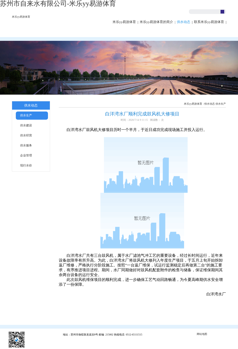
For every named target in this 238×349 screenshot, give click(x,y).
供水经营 (26, 135)
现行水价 (26, 165)
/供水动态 (209, 103)
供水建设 (26, 125)
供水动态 (183, 22)
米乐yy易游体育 (21, 16)
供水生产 (26, 115)
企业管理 (26, 155)
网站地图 (202, 334)
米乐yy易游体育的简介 (156, 22)
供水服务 (26, 145)
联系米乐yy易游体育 (209, 22)
